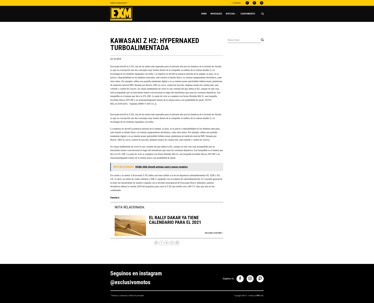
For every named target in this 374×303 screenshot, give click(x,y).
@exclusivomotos (130, 282)
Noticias (230, 14)
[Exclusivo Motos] (121, 13)
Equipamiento (248, 14)
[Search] (262, 14)
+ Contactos (236, 3)
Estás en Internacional (118, 3)
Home (204, 14)
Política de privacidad (136, 295)
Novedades (216, 14)
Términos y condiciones (119, 295)
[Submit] (262, 40)
